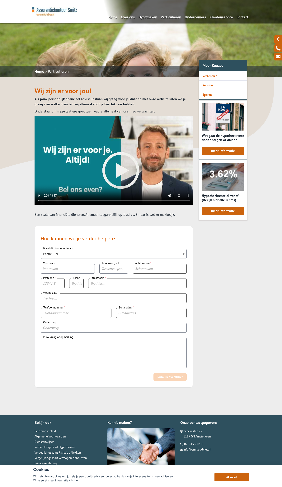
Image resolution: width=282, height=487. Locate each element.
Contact (242, 17)
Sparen (207, 95)
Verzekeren (210, 76)
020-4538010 (193, 444)
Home (112, 17)
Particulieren (171, 17)
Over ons (128, 17)
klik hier (74, 480)
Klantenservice (221, 17)
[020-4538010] (278, 48)
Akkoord (231, 477)
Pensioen (208, 85)
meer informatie (223, 151)
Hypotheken (148, 17)
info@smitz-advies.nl (197, 449)
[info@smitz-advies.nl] (278, 56)
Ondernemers (195, 17)
